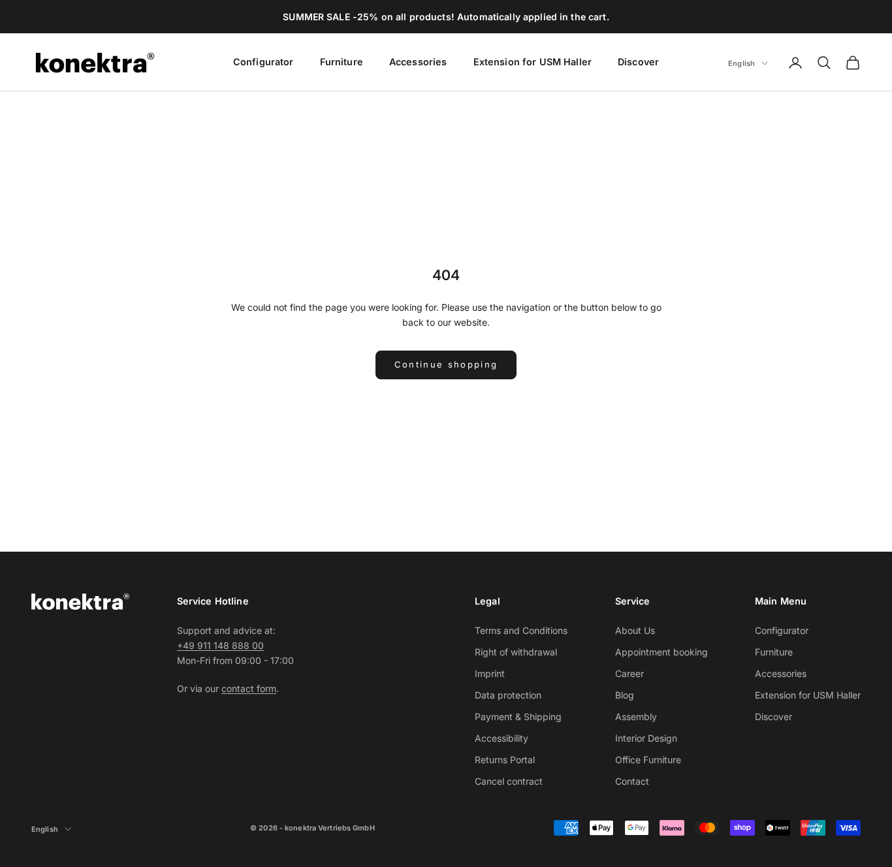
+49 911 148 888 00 (220, 645)
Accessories (418, 61)
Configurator (263, 61)
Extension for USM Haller (532, 61)
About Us (635, 630)
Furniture (341, 61)
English (741, 63)
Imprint (490, 673)
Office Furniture (648, 759)
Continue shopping (446, 364)
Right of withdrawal (516, 651)
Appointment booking (661, 651)
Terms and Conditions (521, 630)
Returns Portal (505, 759)
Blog (624, 695)
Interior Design (646, 738)
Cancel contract (509, 781)
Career (629, 673)
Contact (632, 781)
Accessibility (501, 738)
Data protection (508, 695)
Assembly (636, 716)
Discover (638, 61)
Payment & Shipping (518, 716)
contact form (248, 688)
